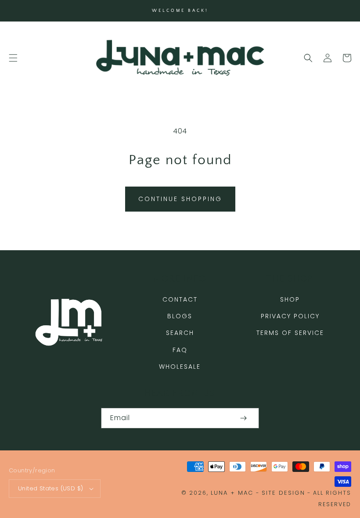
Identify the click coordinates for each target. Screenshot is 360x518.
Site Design (283, 493)
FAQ (180, 349)
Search (180, 332)
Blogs (179, 316)
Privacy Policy (290, 316)
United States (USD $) (50, 488)
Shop (290, 299)
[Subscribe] (243, 418)
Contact (180, 299)
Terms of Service (290, 332)
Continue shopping (180, 198)
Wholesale (180, 366)
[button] (13, 58)
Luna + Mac (232, 493)
